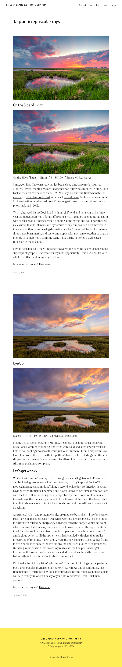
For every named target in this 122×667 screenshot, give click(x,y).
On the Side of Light (28, 105)
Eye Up (18, 363)
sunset (30, 442)
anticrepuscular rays (67, 233)
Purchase (44, 264)
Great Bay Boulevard (38, 197)
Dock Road (46, 212)
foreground (20, 539)
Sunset (17, 184)
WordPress (68, 656)
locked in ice (71, 197)
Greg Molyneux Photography (26, 5)
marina (17, 197)
